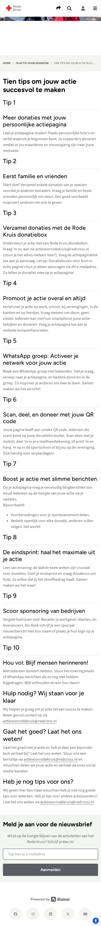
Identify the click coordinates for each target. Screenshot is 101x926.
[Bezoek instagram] (33, 914)
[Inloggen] (83, 8)
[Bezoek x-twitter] (68, 914)
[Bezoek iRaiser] (50, 899)
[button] (95, 8)
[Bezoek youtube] (85, 914)
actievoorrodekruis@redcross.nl (30, 721)
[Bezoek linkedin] (50, 914)
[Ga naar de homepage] (13, 8)
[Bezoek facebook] (15, 914)
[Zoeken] (69, 8)
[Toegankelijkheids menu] (96, 921)
